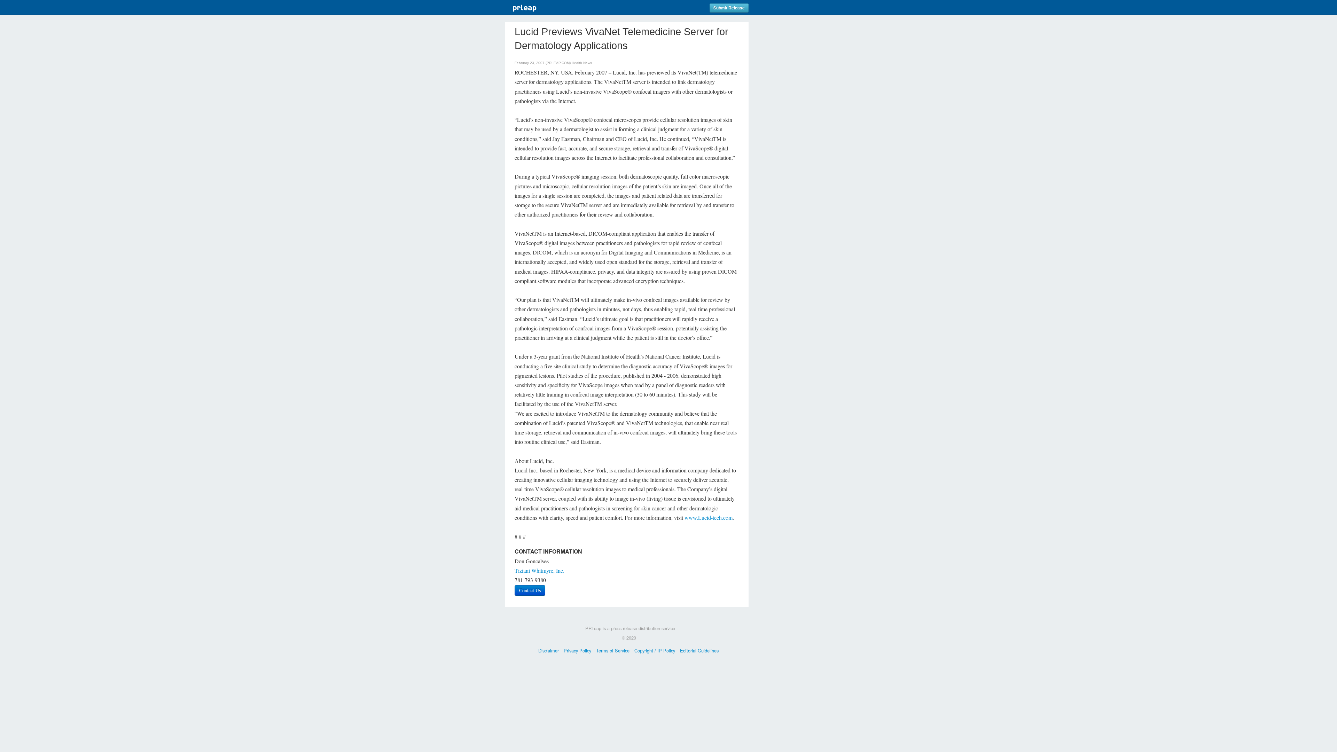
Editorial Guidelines (699, 650)
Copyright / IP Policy (654, 650)
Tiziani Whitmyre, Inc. (539, 570)
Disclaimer (548, 650)
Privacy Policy (577, 650)
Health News (582, 63)
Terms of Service (613, 650)
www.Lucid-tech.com (709, 517)
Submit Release (729, 8)
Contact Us (530, 590)
